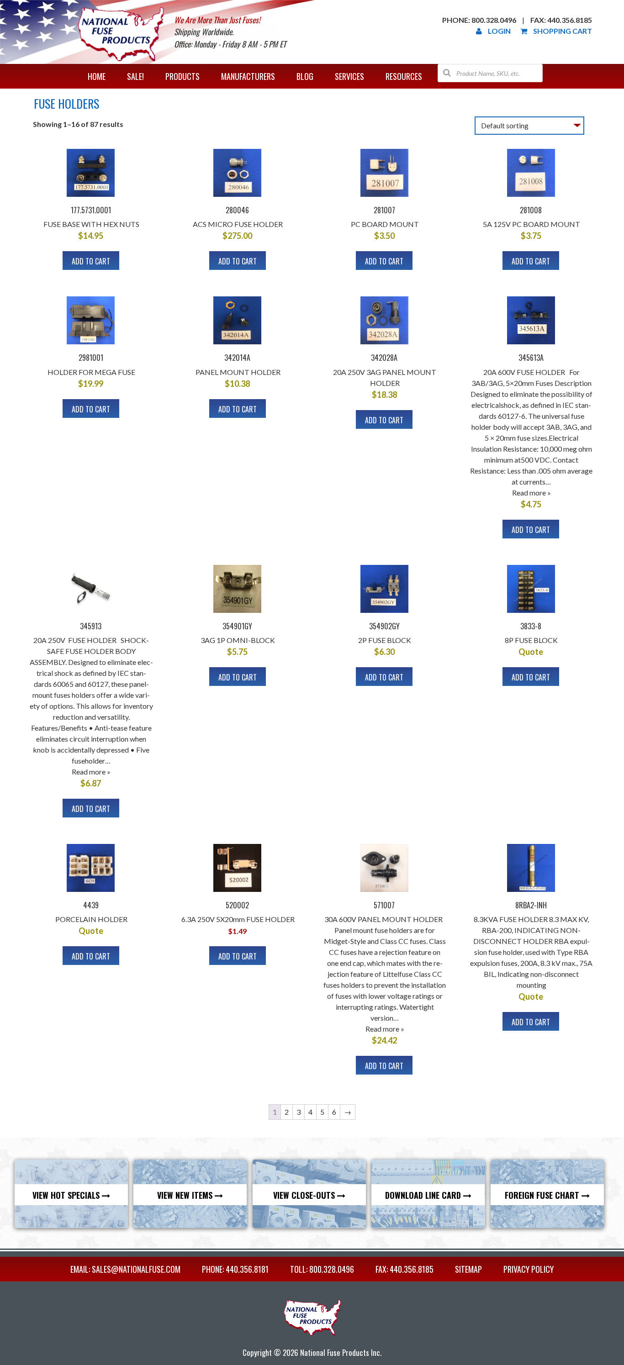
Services (349, 76)
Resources (404, 76)
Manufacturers (248, 76)
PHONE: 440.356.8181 (235, 1269)
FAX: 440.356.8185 (404, 1269)
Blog (304, 76)
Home (97, 76)
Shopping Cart (562, 30)
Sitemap (468, 1269)
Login (499, 30)
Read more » (531, 492)
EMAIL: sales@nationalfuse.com (125, 1269)
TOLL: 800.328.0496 (322, 1269)
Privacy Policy (528, 1269)
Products (182, 76)
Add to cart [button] (91, 261)
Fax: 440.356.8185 (561, 20)
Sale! (135, 76)
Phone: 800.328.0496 (479, 20)
